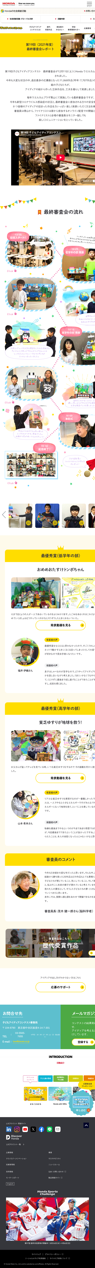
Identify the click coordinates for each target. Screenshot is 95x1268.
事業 (50, 1152)
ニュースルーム (54, 1164)
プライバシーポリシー (53, 1254)
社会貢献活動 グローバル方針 (21, 19)
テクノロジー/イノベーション (16, 1158)
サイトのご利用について (58, 1258)
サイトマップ (36, 1254)
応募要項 (87, 28)
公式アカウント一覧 (13, 1144)
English (10, 1184)
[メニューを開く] (89, 4)
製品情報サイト (54, 1178)
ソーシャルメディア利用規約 (35, 1258)
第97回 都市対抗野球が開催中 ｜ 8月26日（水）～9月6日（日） (47, 1243)
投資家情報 (10, 1164)
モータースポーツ (12, 1178)
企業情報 (9, 1152)
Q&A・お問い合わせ (56, 1172)
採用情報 (9, 1172)
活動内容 (61, 19)
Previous (5, 514)
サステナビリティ (54, 1158)
